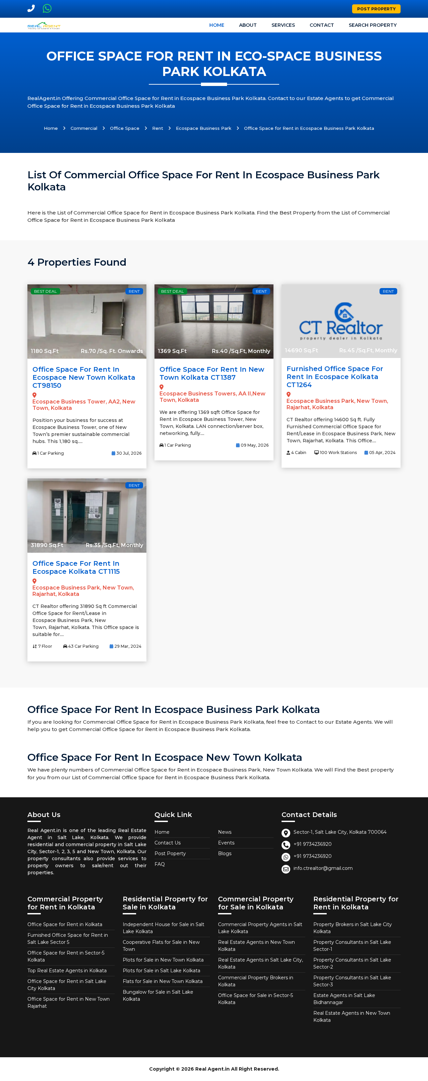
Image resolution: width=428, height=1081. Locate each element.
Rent (157, 128)
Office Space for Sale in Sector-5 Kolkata (255, 998)
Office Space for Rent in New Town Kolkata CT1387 (211, 373)
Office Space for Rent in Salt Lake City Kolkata (66, 984)
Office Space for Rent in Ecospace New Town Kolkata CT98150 (83, 377)
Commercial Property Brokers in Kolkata (255, 981)
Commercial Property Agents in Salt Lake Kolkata (260, 927)
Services (283, 25)
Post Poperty (170, 853)
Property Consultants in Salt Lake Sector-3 (352, 981)
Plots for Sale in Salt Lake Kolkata (161, 971)
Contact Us (167, 843)
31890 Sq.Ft (47, 545)
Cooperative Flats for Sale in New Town (161, 945)
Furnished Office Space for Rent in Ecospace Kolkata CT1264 (335, 377)
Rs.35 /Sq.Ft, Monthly (114, 545)
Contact (322, 25)
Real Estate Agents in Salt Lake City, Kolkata (260, 963)
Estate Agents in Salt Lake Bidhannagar (344, 998)
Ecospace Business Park (203, 128)
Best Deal (45, 291)
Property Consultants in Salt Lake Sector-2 (352, 963)
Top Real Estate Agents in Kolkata (67, 971)
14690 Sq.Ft (301, 350)
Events (226, 843)
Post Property (376, 8)
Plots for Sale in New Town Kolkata (163, 960)
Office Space (124, 128)
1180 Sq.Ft (45, 351)
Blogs (224, 853)
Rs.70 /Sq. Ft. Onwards (112, 351)
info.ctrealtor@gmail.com (323, 868)
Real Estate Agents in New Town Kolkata (256, 945)
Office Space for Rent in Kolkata (64, 924)
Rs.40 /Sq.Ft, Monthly (241, 351)
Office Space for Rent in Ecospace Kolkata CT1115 (76, 567)
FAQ (159, 864)
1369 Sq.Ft (172, 351)
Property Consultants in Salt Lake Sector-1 (352, 945)
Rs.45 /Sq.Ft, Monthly (368, 350)
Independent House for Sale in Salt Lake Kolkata (163, 927)
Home (216, 25)
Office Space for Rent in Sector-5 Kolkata (65, 956)
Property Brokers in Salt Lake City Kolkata (352, 927)
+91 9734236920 (313, 844)
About (248, 25)
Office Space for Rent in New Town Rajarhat (68, 1002)
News (224, 832)
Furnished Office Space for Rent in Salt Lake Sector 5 (67, 938)
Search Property (373, 25)
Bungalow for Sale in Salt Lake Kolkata (158, 995)
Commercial (84, 128)
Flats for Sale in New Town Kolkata (163, 981)
